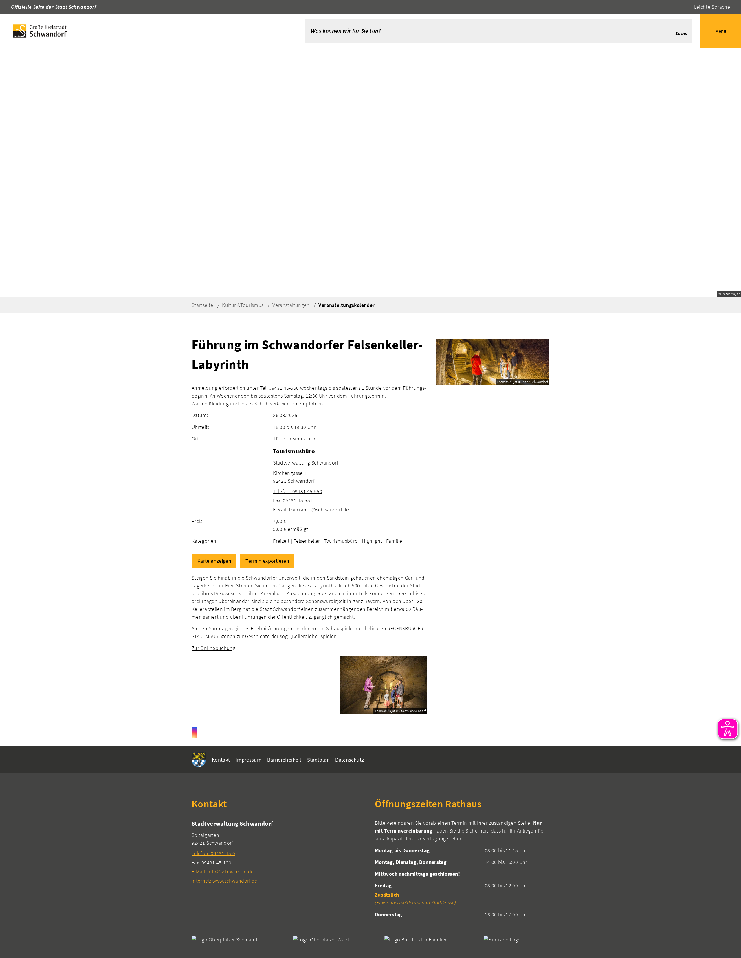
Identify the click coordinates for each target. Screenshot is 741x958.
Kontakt (221, 759)
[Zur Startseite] (144, 31)
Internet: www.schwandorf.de (224, 880)
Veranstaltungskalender (346, 305)
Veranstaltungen (290, 305)
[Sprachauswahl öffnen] (683, 6)
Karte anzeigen (214, 561)
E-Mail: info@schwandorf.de (223, 871)
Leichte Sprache (712, 6)
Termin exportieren (267, 561)
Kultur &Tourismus (242, 305)
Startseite (202, 305)
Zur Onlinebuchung (213, 648)
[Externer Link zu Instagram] (194, 732)
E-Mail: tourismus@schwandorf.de (311, 509)
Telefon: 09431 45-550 (297, 491)
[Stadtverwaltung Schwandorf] (279, 852)
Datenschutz (349, 759)
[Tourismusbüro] (350, 480)
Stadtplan (318, 759)
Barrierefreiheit (284, 759)
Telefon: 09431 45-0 (213, 853)
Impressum (248, 759)
